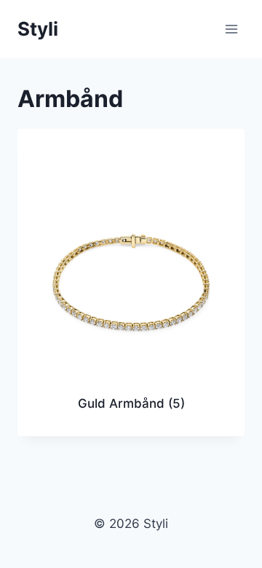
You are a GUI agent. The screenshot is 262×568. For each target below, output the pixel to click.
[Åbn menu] (231, 28)
